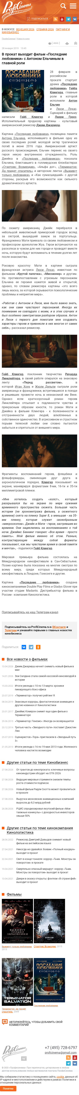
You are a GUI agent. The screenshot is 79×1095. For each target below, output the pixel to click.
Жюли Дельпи (45, 386)
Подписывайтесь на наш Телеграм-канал (30, 612)
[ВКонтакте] (24, 647)
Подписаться (39, 18)
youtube (62, 19)
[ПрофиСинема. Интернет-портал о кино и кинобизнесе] (17, 7)
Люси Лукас (66, 109)
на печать (67, 43)
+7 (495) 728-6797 (61, 1047)
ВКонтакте (59, 627)
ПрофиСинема (8, 39)
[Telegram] (31, 647)
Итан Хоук (22, 386)
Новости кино (23, 39)
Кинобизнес (10, 32)
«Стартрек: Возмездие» (18, 167)
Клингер (47, 482)
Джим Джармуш (48, 125)
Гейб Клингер (31, 117)
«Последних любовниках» (41, 158)
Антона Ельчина (13, 138)
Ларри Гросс (65, 117)
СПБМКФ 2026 (45, 29)
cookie (60, 1076)
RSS (55, 19)
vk (75, 19)
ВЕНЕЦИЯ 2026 (25, 29)
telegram (68, 19)
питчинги (63, 29)
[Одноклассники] (38, 647)
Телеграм (11, 630)
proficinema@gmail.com (61, 1052)
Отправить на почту (75, 43)
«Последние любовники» (32, 134)
